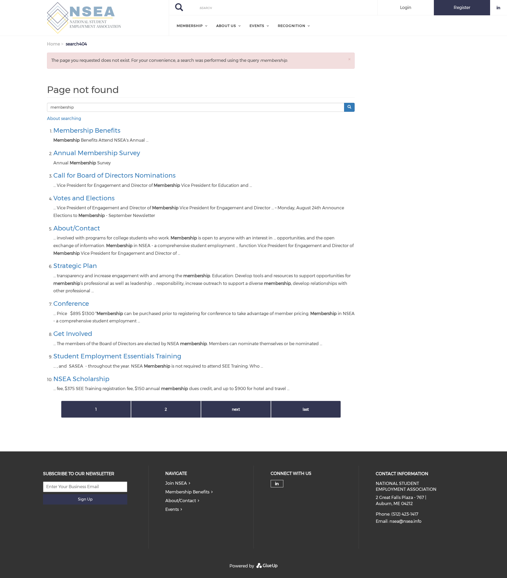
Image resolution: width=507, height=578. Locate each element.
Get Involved (72, 333)
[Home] (84, 18)
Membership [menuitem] (190, 26)
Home (53, 44)
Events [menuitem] (257, 26)
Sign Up (85, 499)
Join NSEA (176, 483)
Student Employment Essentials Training (117, 356)
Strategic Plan (75, 266)
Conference (71, 303)
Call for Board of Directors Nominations (114, 175)
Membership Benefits (86, 130)
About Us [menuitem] (226, 26)
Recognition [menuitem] (291, 26)
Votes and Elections (84, 198)
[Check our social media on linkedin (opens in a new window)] (277, 483)
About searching (64, 118)
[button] (349, 59)
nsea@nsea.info (405, 521)
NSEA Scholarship (81, 379)
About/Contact (76, 228)
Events (172, 509)
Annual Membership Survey (96, 153)
